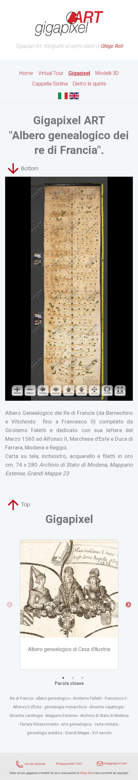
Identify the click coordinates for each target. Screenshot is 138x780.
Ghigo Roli (86, 773)
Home (26, 73)
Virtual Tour (50, 73)
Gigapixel (79, 73)
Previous (9, 605)
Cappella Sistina (50, 84)
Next (128, 605)
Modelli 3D (107, 73)
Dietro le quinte (89, 84)
